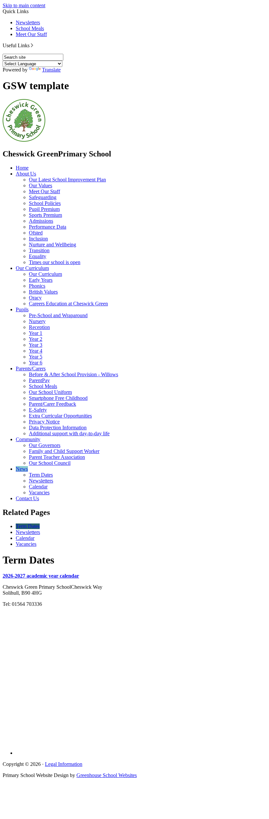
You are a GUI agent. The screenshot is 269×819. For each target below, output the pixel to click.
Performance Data (47, 227)
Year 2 (35, 339)
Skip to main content (24, 5)
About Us (26, 173)
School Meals (30, 28)
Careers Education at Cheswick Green (68, 303)
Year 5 (35, 356)
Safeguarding (42, 197)
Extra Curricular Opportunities (60, 416)
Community (28, 439)
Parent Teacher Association (57, 457)
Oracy (35, 297)
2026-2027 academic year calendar (41, 576)
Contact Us (27, 498)
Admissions (41, 221)
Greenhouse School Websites (106, 775)
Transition (39, 250)
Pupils (22, 309)
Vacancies (39, 492)
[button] (32, 45)
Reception (39, 327)
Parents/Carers (31, 368)
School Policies (45, 203)
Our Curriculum (32, 268)
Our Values (40, 185)
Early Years (40, 280)
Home (22, 168)
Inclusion (38, 238)
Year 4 (35, 351)
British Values (43, 292)
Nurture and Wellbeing (52, 244)
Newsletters (28, 22)
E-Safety (38, 410)
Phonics (37, 286)
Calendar (38, 486)
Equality (37, 256)
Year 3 (35, 345)
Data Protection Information (58, 427)
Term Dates (41, 475)
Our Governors (44, 445)
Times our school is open (54, 262)
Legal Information (63, 764)
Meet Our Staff (31, 34)
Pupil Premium (44, 209)
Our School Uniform (50, 392)
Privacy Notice (44, 421)
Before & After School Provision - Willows (73, 374)
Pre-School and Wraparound (58, 315)
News (22, 469)
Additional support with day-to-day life (69, 433)
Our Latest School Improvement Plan (67, 179)
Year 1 (35, 333)
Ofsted (36, 232)
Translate (51, 69)
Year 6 (35, 362)
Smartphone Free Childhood (58, 398)
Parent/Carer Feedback (52, 404)
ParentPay (39, 380)
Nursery (37, 321)
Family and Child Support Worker (64, 451)
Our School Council (50, 463)
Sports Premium (45, 215)
